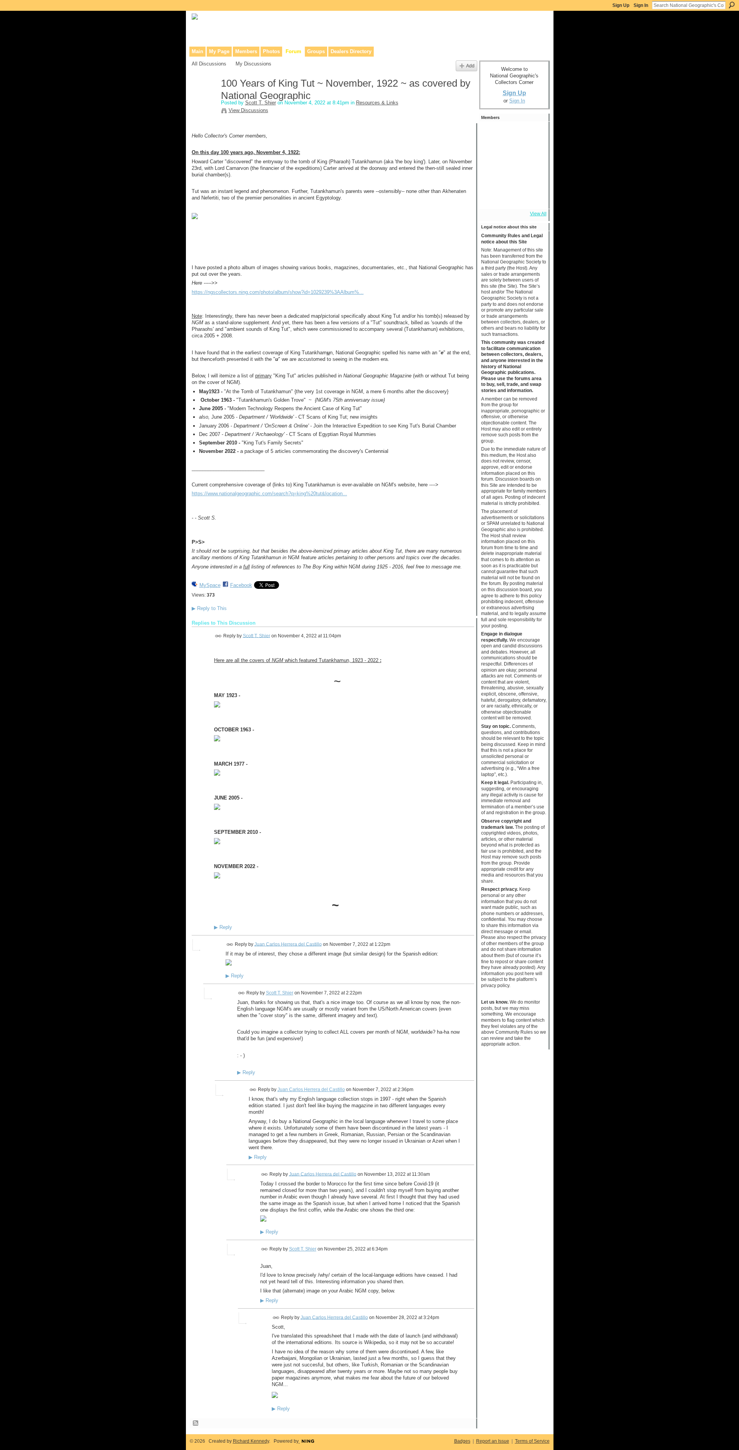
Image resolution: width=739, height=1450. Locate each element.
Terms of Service (532, 1441)
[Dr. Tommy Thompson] (533, 196)
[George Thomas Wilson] (512, 155)
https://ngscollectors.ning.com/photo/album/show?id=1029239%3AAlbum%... (278, 292)
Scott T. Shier (260, 103)
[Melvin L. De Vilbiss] (533, 134)
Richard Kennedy (251, 1441)
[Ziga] (533, 175)
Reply (223, 927)
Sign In (641, 5)
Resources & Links (377, 103)
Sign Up (620, 5)
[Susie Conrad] (512, 175)
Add (470, 65)
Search (732, 5)
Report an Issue (492, 1441)
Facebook (241, 585)
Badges (462, 1441)
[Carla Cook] (533, 155)
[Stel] (512, 134)
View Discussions (248, 110)
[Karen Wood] (491, 196)
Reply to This (209, 608)
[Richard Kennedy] (491, 155)
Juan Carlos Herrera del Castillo (288, 944)
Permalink (218, 636)
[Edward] (512, 196)
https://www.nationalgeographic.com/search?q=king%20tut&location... (269, 493)
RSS (195, 1423)
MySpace (210, 585)
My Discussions (253, 64)
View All (538, 213)
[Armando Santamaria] (491, 175)
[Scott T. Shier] (204, 99)
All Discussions (209, 64)
